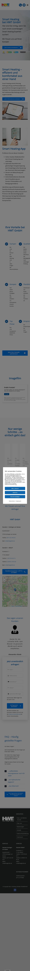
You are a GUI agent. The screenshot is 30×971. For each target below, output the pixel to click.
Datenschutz (12, 501)
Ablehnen (15, 492)
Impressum (18, 501)
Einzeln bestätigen (15, 496)
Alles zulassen (15, 488)
